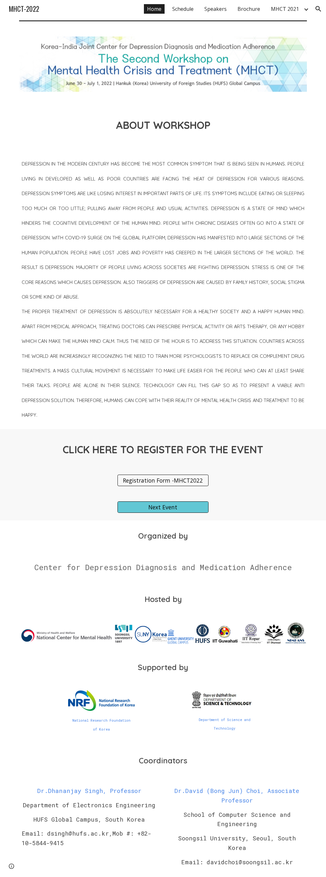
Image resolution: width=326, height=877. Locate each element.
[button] (318, 9)
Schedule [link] (183, 8)
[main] (163, 123)
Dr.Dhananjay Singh (70, 791)
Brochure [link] (248, 8)
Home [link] (154, 8)
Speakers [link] (215, 8)
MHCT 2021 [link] (285, 8)
